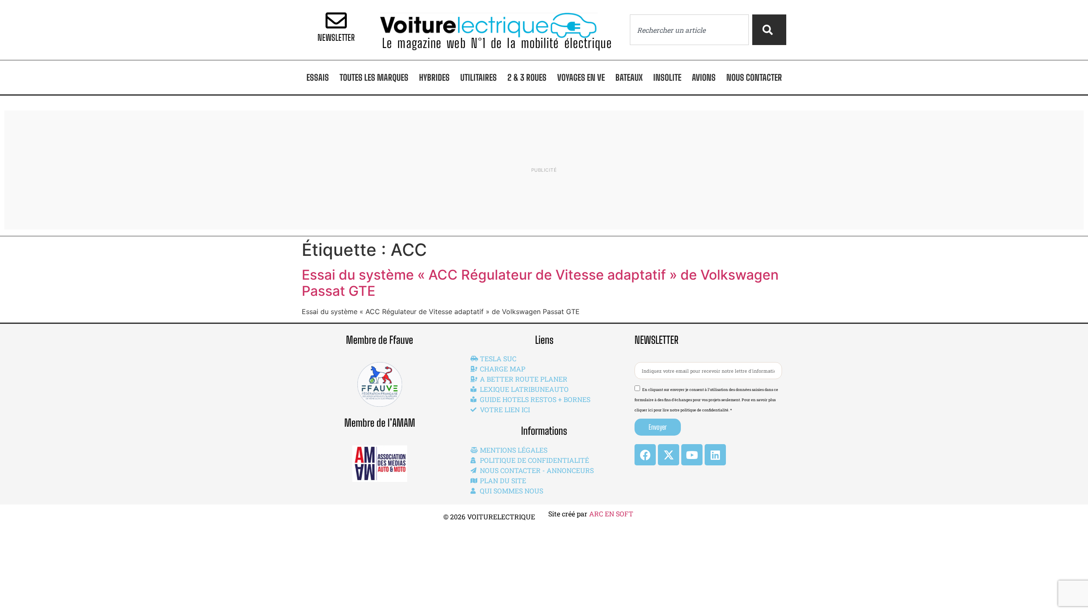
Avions (704, 77)
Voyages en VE (581, 77)
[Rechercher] (769, 29)
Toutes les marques (374, 77)
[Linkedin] (715, 454)
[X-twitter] (668, 454)
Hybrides (434, 77)
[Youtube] (692, 454)
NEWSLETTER (336, 37)
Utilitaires (478, 77)
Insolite (667, 77)
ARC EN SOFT (611, 513)
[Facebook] (645, 454)
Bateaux (629, 77)
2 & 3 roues (527, 77)
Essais (317, 77)
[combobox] (689, 29)
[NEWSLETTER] (336, 20)
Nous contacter (754, 77)
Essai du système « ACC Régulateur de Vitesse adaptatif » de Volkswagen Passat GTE (540, 282)
